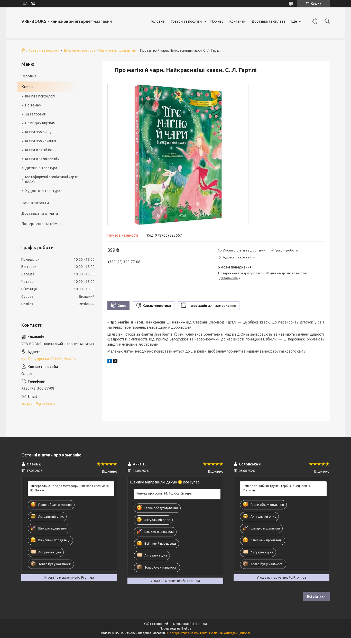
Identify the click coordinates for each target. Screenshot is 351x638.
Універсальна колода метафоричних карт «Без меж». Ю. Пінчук (70, 488)
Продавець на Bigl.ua (175, 628)
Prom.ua (201, 623)
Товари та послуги (186, 21)
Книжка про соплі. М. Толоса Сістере (164, 493)
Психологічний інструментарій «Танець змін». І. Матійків (278, 488)
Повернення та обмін (41, 223)
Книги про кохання (40, 141)
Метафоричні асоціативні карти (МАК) (51, 179)
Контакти (237, 21)
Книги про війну (38, 132)
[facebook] (109, 362)
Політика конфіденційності (229, 633)
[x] (115, 362)
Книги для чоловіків (42, 159)
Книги (27, 86)
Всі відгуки (316, 596)
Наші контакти (35, 203)
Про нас (216, 21)
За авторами (35, 114)
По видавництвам (40, 123)
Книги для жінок (39, 150)
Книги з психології (40, 96)
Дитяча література (79, 50)
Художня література (42, 191)
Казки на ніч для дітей (117, 50)
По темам (33, 105)
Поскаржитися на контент (187, 633)
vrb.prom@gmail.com (38, 403)
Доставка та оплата (268, 21)
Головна (157, 21)
